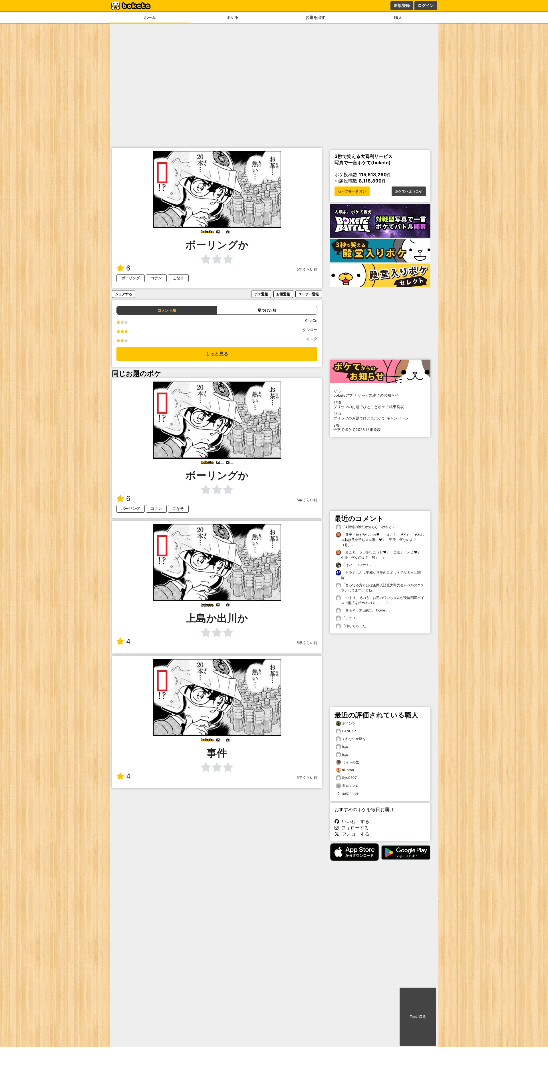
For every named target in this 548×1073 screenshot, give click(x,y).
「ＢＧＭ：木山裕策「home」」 (366, 610)
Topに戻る (418, 1017)
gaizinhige (350, 793)
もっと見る (217, 353)
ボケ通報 (261, 294)
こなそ (178, 278)
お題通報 (283, 294)
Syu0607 (349, 777)
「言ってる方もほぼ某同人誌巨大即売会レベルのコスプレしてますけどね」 (382, 587)
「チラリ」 (350, 618)
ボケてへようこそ (408, 191)
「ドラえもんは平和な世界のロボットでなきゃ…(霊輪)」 (381, 575)
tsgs (345, 746)
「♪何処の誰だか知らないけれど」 (368, 527)
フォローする (354, 828)
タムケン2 (350, 785)
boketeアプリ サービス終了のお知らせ (365, 393)
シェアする (123, 294)
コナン (156, 278)
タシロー (310, 330)
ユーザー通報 (308, 294)
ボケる (233, 17)
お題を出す (315, 17)
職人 (398, 17)
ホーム (150, 17)
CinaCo (311, 320)
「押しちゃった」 (355, 626)
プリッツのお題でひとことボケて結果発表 (368, 404)
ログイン (426, 5)
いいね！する (354, 821)
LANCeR (349, 731)
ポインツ (349, 723)
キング (311, 339)
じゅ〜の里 (350, 762)
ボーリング (130, 278)
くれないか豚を (354, 739)
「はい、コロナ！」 (357, 565)
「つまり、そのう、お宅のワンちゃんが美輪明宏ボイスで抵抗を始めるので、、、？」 (382, 600)
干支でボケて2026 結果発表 (357, 427)
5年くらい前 (307, 269)
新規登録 (402, 5)
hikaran (348, 770)
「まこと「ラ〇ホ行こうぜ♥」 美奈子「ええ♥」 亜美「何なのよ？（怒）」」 (382, 554)
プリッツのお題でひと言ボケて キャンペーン (371, 416)
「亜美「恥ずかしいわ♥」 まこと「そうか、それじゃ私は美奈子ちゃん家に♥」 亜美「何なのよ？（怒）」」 (382, 539)
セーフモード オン (352, 191)
